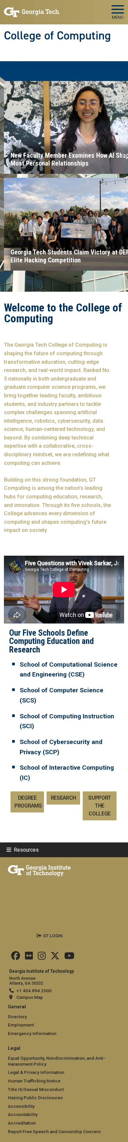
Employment (21, 1024)
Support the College (99, 806)
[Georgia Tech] (39, 869)
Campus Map (29, 997)
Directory (17, 1016)
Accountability (23, 1114)
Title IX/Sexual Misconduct (36, 1089)
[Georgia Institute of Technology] (32, 9)
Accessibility (21, 1106)
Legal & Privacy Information (36, 1072)
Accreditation (22, 1123)
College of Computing (57, 35)
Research (63, 798)
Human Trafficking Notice (34, 1080)
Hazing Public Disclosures (35, 1097)
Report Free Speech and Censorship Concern (54, 1131)
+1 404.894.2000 (34, 990)
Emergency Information (32, 1033)
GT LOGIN (53, 935)
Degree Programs (28, 802)
